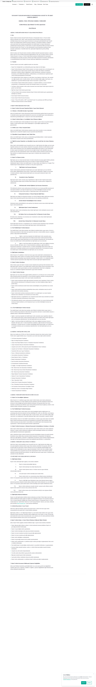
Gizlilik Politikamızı (67, 679)
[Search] (92, 4)
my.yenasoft (87, 4)
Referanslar (39, 4)
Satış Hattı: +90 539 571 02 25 (18, 1)
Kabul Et (84, 682)
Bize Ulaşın (45, 4)
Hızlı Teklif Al (79, 4)
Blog (35, 4)
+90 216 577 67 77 (28, 1)
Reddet (89, 682)
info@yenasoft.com (45, 1)
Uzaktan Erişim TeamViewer (54, 1)
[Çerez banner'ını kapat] (93, 673)
